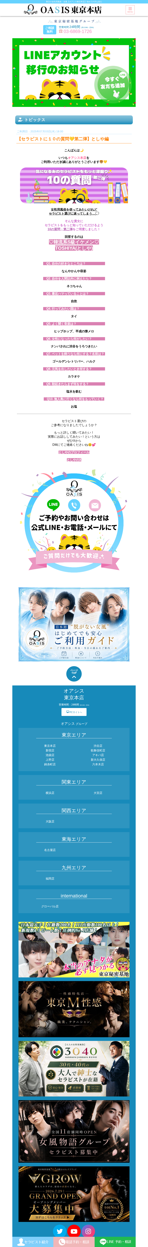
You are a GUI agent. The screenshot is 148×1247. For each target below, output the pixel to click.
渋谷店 (98, 745)
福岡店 (50, 878)
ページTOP (74, 671)
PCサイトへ (74, 712)
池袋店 (50, 755)
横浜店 (50, 792)
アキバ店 (98, 755)
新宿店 (50, 750)
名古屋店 (50, 850)
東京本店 (50, 745)
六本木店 (98, 764)
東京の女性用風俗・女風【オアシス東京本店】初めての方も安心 (74, 2)
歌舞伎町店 (98, 750)
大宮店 (98, 792)
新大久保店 (98, 759)
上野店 (50, 759)
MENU (130, 12)
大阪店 (50, 821)
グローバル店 (50, 906)
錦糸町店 (50, 764)
